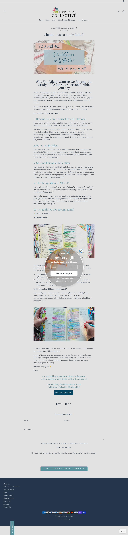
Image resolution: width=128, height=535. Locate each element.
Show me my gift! (64, 273)
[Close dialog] (81, 250)
